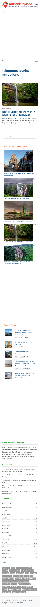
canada (12, 573)
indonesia (16, 576)
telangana (11, 589)
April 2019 (5, 546)
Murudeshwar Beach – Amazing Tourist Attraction (18, 221)
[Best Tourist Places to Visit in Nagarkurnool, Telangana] (20, 83)
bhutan (32, 570)
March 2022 (6, 525)
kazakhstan (19, 578)
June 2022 (5, 521)
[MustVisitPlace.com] (20, 4)
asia (11, 570)
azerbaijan (17, 570)
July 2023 (5, 511)
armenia (5, 570)
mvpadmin (28, 337)
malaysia (5, 581)
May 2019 (5, 543)
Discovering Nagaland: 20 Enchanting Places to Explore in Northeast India (24, 333)
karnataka (11, 578)
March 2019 (6, 550)
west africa (22, 592)
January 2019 (6, 557)
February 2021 (6, 532)
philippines (21, 584)
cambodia (6, 573)
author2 (26, 378)
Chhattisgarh (20, 573)
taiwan (5, 589)
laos (25, 578)
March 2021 (6, 528)
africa (13, 568)
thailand (18, 589)
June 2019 (5, 539)
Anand (22, 603)
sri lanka (29, 586)
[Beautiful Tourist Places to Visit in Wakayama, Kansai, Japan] (8, 373)
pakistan (14, 584)
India (4, 108)
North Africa (6, 584)
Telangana (8, 108)
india (10, 576)
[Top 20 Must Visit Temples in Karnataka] (8, 342)
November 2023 (7, 507)
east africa (33, 573)
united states (6, 592)
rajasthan (5, 586)
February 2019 (6, 553)
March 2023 (6, 514)
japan (4, 578)
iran (22, 576)
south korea (22, 586)
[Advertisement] (20, 37)
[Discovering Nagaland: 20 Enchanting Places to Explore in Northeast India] (8, 330)
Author (26, 356)
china (27, 573)
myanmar (25, 581)
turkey (24, 589)
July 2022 (5, 518)
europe (5, 576)
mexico (12, 581)
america (19, 568)
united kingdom (32, 589)
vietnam (14, 592)
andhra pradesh (27, 568)
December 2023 (7, 503)
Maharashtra (31, 578)
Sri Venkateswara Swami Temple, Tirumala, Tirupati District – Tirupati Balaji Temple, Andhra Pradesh (25, 364)
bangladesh (24, 570)
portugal (28, 584)
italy (31, 576)
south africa (13, 586)
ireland (26, 576)
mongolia (18, 581)
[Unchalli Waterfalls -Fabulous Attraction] (8, 351)
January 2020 (6, 536)
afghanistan (6, 568)
